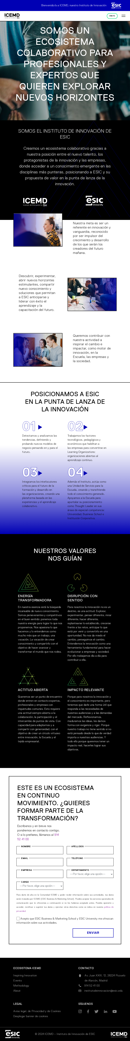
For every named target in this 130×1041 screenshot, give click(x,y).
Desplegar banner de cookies (30, 1016)
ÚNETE (112, 16)
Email (24, 858)
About (17, 991)
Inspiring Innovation (25, 975)
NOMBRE (26, 847)
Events (17, 980)
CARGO (25, 882)
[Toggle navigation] (123, 16)
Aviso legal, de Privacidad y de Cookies (37, 1011)
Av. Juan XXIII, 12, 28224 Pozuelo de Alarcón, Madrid (105, 978)
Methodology (21, 986)
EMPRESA (26, 870)
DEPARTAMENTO (80, 870)
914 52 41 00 (92, 986)
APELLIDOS (77, 847)
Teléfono (77, 858)
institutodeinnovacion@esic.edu (103, 991)
